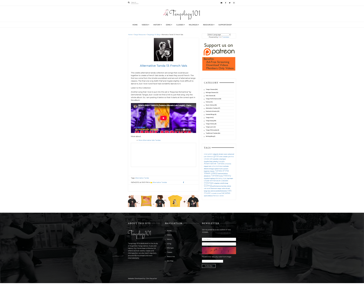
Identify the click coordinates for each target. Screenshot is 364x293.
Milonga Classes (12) (212, 92)
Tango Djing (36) (211, 120)
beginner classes (209, 171)
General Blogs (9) (211, 114)
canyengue (222, 159)
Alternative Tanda (142, 178)
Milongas (193, 25)
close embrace (212, 180)
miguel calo (207, 166)
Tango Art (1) (210, 117)
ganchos (231, 156)
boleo (221, 176)
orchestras (227, 164)
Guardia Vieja (208, 161)
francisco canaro (218, 195)
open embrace (208, 195)
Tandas (215, 175)
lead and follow (223, 173)
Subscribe (209, 266)
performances (216, 186)
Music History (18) (211, 105)
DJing (168, 25)
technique (219, 166)
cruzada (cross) (216, 193)
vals (229, 190)
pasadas (215, 159)
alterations (207, 176)
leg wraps (230, 178)
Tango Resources (140, 34)
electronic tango (216, 188)
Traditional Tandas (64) (213, 133)
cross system (208, 154)
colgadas (217, 183)
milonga (208, 182)
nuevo (226, 154)
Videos (145, 25)
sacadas (225, 193)
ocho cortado (223, 156)
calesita (215, 161)
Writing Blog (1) (210, 136)
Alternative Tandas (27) (213, 108)
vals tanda (207, 188)
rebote (229, 186)
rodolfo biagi (224, 183)
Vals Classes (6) (210, 95)
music (207, 193)
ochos (214, 166)
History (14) (209, 102)
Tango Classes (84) (212, 89)
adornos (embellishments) (219, 191)
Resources (208, 25)
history (227, 175)
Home (135, 25)
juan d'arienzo (208, 156)
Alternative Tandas (160, 182)
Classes (179, 25)
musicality (221, 161)
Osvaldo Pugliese (209, 178)
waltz (211, 159)
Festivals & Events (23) (212, 111)
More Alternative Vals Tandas (149, 140)
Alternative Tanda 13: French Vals (163, 65)
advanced (231, 154)
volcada (206, 159)
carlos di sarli (226, 188)
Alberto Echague (209, 168)
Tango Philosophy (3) (212, 130)
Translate (225, 37)
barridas (223, 186)
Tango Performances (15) (213, 98)
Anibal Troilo (219, 168)
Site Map (170, 261)
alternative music (221, 178)
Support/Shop (225, 25)
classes (224, 180)
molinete (226, 166)
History (156, 25)
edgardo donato (218, 154)
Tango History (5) (211, 124)
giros (216, 156)
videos (214, 173)
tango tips (207, 191)
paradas (225, 168)
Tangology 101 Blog (153, 34)
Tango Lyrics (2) (211, 127)
